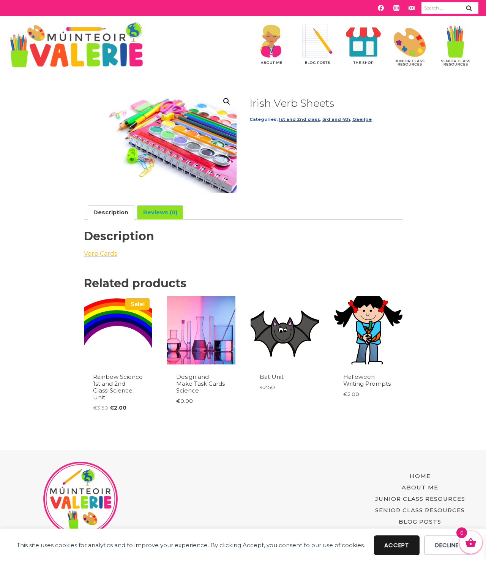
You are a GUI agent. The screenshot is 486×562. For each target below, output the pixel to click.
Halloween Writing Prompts (367, 380)
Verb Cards (100, 253)
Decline (447, 545)
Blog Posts (420, 521)
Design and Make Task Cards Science (200, 383)
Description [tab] (110, 212)
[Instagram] (396, 8)
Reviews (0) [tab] (160, 212)
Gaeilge (362, 119)
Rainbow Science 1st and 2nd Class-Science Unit (118, 387)
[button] (227, 101)
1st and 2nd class (299, 119)
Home (420, 476)
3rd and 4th (336, 119)
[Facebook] (381, 8)
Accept (396, 545)
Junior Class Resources (420, 498)
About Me (420, 487)
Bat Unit (272, 376)
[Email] (412, 8)
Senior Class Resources (420, 510)
